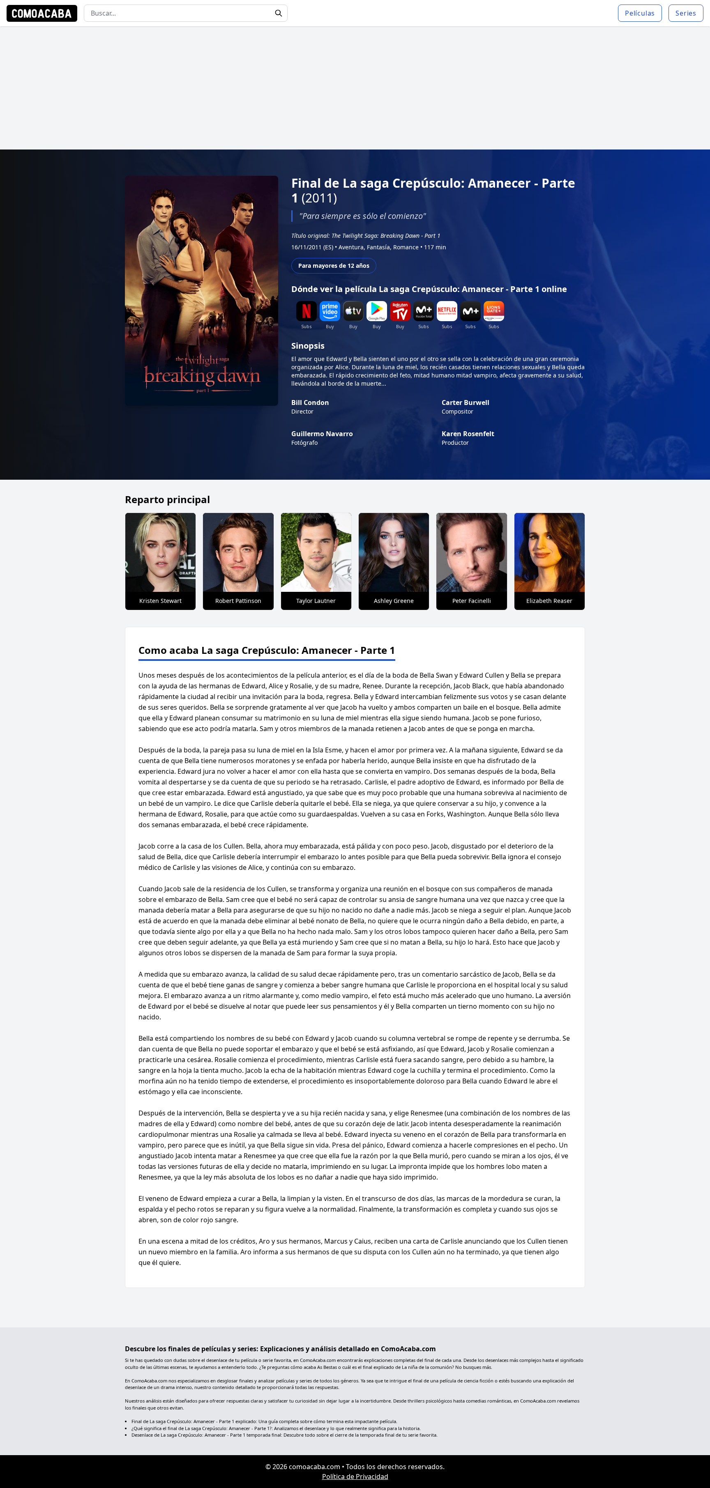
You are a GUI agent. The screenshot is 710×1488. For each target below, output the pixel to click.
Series (685, 13)
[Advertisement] (355, 87)
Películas (640, 13)
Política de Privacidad (355, 1476)
